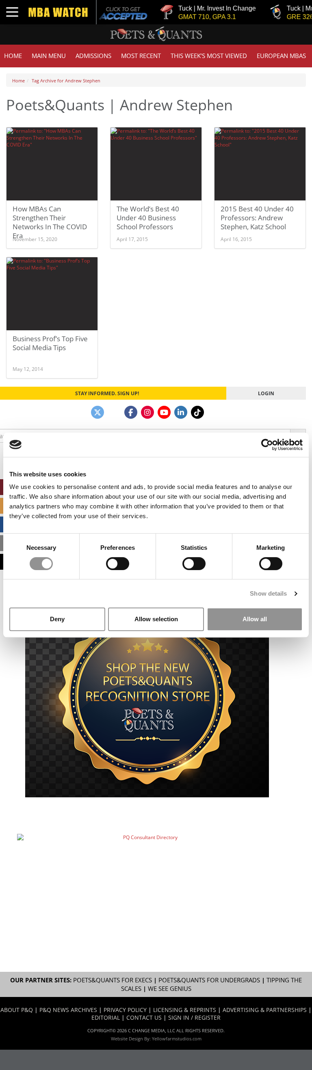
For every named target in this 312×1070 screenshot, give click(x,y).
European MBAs (281, 56)
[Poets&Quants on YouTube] (164, 412)
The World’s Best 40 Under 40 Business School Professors (148, 217)
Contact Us (144, 1017)
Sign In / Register (194, 1017)
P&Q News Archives (68, 1010)
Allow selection (156, 619)
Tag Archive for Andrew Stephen (66, 81)
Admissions (93, 56)
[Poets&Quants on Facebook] (130, 412)
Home (13, 56)
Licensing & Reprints (184, 1010)
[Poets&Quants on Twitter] (97, 412)
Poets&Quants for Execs (112, 980)
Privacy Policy (125, 1010)
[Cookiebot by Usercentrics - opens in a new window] (267, 445)
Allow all (255, 619)
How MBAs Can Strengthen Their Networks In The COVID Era (50, 222)
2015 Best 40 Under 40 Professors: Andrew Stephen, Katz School (257, 217)
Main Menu (49, 56)
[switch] (117, 563)
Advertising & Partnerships (265, 1010)
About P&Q (16, 1010)
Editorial (105, 1017)
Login (266, 393)
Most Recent (141, 56)
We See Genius (169, 988)
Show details (268, 593)
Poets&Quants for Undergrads (209, 980)
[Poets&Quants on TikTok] (197, 412)
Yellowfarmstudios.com (177, 1039)
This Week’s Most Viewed (209, 56)
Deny (57, 619)
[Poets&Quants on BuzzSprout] (114, 412)
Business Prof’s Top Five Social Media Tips (50, 343)
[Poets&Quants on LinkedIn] (180, 412)
